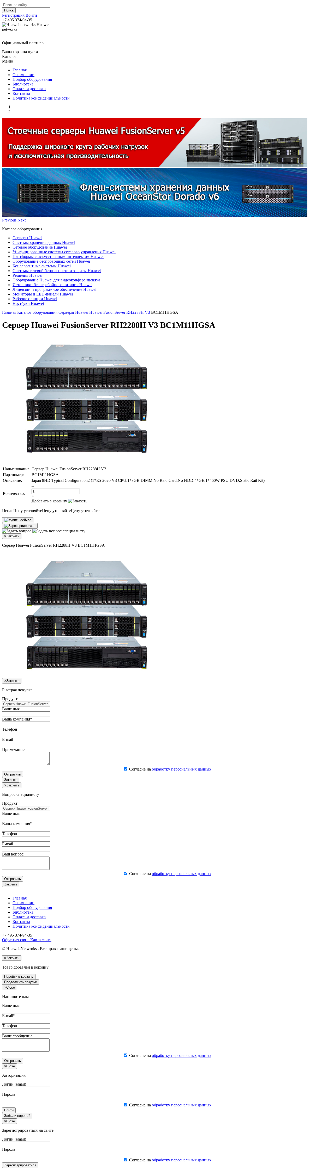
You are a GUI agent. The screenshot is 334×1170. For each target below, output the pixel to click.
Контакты (21, 93)
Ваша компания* (17, 719)
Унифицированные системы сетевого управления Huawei (64, 252)
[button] (9, 220)
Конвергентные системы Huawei (42, 266)
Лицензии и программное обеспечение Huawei (54, 289)
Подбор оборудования (32, 79)
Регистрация (13, 15)
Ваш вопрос (12, 854)
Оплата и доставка (29, 89)
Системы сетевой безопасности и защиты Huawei (57, 270)
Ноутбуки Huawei (28, 303)
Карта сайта (40, 940)
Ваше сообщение (17, 1036)
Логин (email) (14, 1084)
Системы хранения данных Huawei (44, 242)
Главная (20, 70)
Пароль (8, 1094)
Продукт (9, 699)
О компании (23, 74)
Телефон (9, 729)
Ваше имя (11, 709)
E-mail (7, 739)
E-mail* (8, 1015)
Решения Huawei (27, 275)
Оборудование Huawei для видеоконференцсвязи (56, 280)
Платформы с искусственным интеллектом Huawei (58, 256)
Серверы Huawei (27, 238)
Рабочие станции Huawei (35, 299)
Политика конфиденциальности (41, 98)
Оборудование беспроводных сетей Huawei (51, 261)
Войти (31, 15)
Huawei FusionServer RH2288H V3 (119, 312)
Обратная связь (15, 940)
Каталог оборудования (37, 312)
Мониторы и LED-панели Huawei (43, 294)
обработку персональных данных (181, 769)
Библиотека (23, 84)
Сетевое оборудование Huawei (40, 247)
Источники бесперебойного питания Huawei (52, 284)
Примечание (13, 749)
